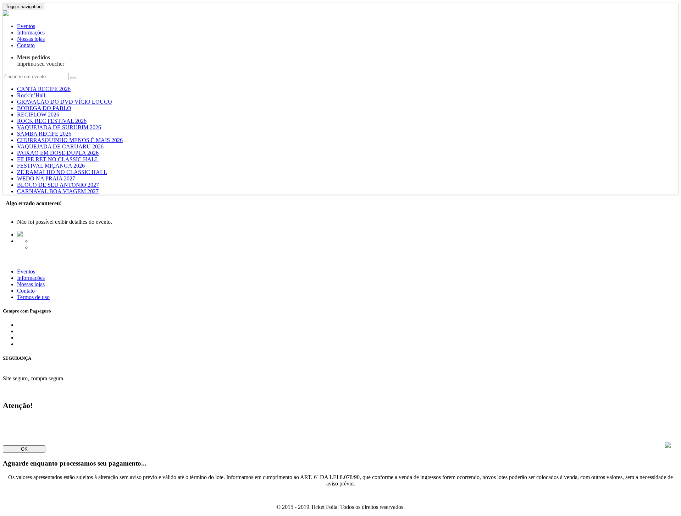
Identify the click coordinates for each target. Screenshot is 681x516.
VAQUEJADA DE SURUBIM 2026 (59, 127)
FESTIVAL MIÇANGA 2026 (51, 166)
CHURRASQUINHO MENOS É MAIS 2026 (70, 140)
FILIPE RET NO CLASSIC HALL (58, 159)
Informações (31, 32)
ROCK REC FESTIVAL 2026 (52, 121)
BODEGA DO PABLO (44, 108)
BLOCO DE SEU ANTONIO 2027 (58, 185)
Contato (26, 45)
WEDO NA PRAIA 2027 (46, 178)
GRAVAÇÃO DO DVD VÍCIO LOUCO (64, 102)
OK (24, 449)
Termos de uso (33, 297)
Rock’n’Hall (31, 95)
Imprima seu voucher (40, 60)
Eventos (26, 26)
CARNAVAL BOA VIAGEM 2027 (58, 191)
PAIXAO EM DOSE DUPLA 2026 (58, 153)
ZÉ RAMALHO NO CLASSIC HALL (62, 172)
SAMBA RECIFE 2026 (44, 134)
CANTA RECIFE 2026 (44, 89)
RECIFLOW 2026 (38, 115)
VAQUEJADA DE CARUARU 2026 (60, 146)
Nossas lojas (31, 39)
